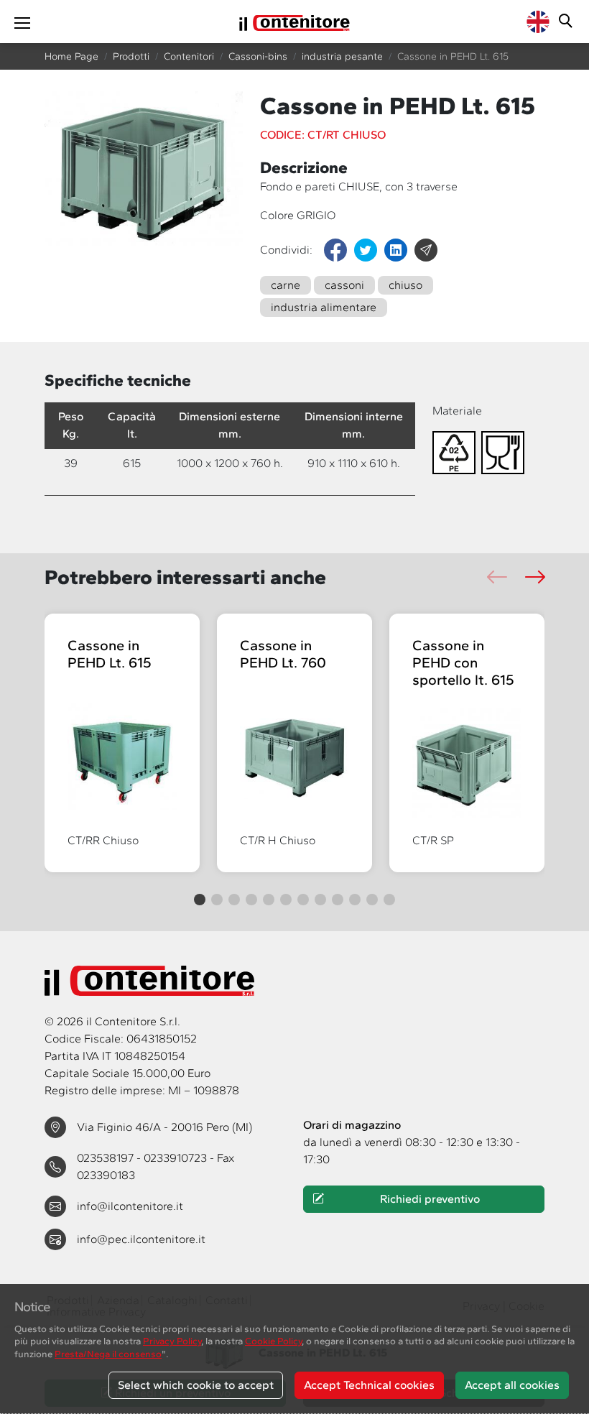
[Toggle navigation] (22, 21)
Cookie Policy (273, 1340)
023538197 (106, 1158)
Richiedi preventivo (430, 1199)
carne (285, 285)
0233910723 (177, 1158)
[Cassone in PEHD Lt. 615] (122, 754)
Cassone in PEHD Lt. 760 (283, 654)
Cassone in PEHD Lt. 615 (110, 654)
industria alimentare (323, 307)
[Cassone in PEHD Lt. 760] (294, 754)
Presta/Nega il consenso (108, 1353)
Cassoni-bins (257, 56)
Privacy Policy (172, 1340)
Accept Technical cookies (369, 1385)
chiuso (405, 285)
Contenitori (189, 56)
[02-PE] (456, 451)
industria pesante (342, 56)
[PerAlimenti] (505, 451)
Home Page (71, 56)
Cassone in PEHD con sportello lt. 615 (463, 662)
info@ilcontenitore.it (130, 1206)
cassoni (344, 285)
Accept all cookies (512, 1385)
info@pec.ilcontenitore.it (141, 1239)
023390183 (106, 1175)
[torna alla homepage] (294, 21)
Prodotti (131, 56)
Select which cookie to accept (196, 1385)
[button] (534, 577)
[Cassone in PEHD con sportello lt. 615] (466, 763)
